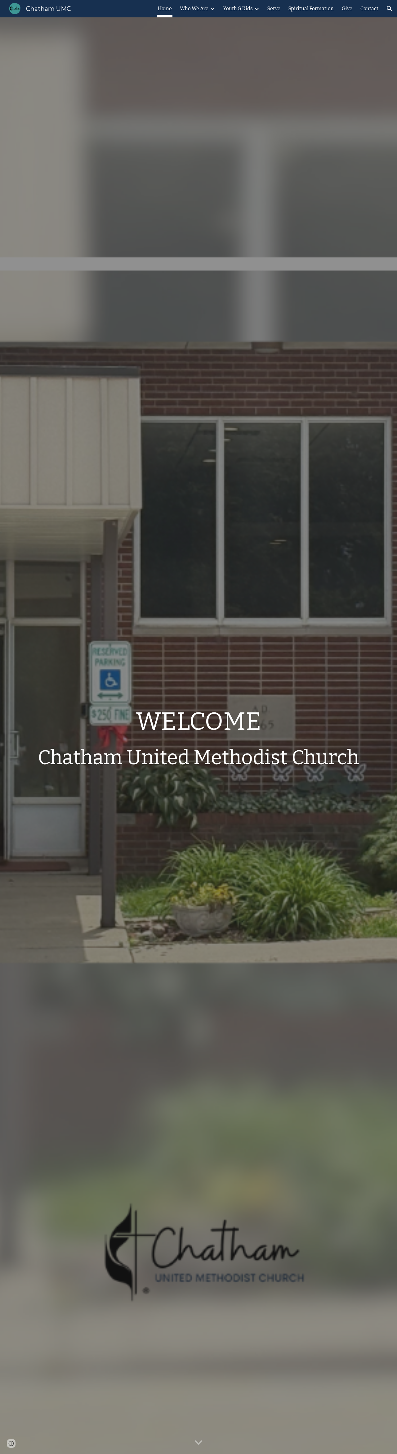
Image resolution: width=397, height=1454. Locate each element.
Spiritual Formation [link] (311, 8)
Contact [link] (369, 8)
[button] (389, 8)
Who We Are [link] (194, 8)
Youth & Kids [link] (238, 8)
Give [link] (347, 8)
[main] (198, 735)
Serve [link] (273, 8)
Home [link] (165, 8)
